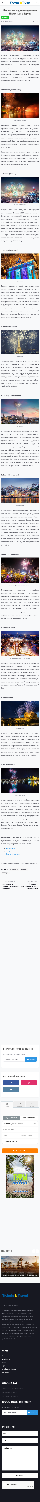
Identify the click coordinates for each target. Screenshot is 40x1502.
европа (24, 869)
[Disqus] (20, 964)
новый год (14, 869)
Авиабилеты (10, 848)
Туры (3, 1366)
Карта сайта (6, 1372)
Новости (5, 1356)
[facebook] (11, 1082)
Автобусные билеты (9, 1369)
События (5, 17)
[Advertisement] (20, 915)
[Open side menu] (2, 3)
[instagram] (29, 1082)
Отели (8, 851)
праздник (5, 873)
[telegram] (11, 1089)
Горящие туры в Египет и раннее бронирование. (20, 1275)
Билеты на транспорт (13, 854)
